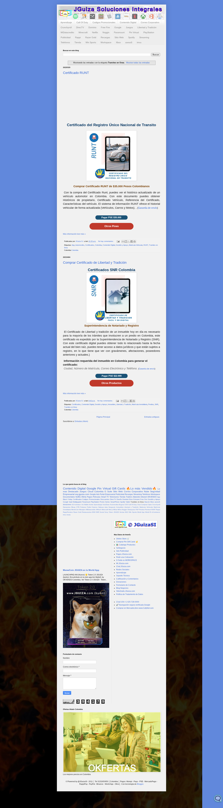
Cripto (150, 504)
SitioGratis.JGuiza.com (125, 591)
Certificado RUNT (76, 73)
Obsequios (131, 509)
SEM (93, 512)
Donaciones (121, 582)
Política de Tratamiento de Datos (129, 594)
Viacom (147, 502)
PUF (137, 509)
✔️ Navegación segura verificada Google (133, 605)
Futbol (89, 507)
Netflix (95, 32)
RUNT (146, 245)
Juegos (129, 27)
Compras (144, 504)
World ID (148, 512)
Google (117, 27)
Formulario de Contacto (126, 585)
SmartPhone (115, 502)
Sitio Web (119, 37)
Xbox (118, 42)
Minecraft (83, 32)
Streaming (144, 37)
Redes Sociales (122, 570)
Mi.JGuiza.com (122, 563)
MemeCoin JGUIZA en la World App (81, 570)
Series (107, 502)
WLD (126, 512)
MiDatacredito (67, 32)
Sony (106, 512)
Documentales (69, 497)
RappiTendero (68, 512)
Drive (131, 499)
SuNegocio (120, 548)
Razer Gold (90, 37)
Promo (102, 502)
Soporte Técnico (123, 576)
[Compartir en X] (128, 241)
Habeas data (103, 507)
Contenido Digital (128, 22)
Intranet (144, 497)
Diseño (119, 499)
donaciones (67, 504)
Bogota (121, 504)
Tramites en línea (70, 407)
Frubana (83, 507)
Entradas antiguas (151, 417)
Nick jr (111, 509)
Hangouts (111, 507)
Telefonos (65, 42)
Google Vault (67, 502)
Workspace (106, 42)
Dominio (92, 27)
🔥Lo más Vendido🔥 (141, 488)
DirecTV (80, 27)
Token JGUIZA (114, 512)
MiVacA (98, 509)
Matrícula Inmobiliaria (139, 404)
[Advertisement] (111, 98)
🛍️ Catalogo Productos (125, 545)
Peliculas (96, 497)
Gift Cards (118, 488)
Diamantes (66, 507)
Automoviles (79, 245)
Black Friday (67, 499)
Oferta (83, 497)
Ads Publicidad (122, 551)
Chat (139, 504)
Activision (77, 504)
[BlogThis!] (125, 241)
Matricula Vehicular (136, 245)
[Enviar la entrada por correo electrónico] (118, 241)
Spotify (131, 37)
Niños (120, 509)
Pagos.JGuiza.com (124, 554)
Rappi (78, 37)
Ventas (122, 512)
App (73, 245)
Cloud (90, 491)
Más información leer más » (74, 234)
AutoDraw (106, 504)
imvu (139, 42)
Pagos (89, 497)
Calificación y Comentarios (127, 579)
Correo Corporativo (150, 22)
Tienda (77, 42)
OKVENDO (152, 497)
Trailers (129, 497)
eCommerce (156, 512)
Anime (91, 504)
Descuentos (104, 499)
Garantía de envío (147, 208)
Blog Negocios (122, 588)
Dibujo (73, 507)
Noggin (106, 32)
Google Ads (94, 494)
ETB (77, 507)
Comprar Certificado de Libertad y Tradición (95, 262)
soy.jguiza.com (82, 494)
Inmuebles (111, 404)
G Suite (108, 491)
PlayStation (148, 32)
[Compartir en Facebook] (131, 241)
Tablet (128, 502)
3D (73, 504)
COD (126, 504)
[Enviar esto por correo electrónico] (123, 241)
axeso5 (128, 42)
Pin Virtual (134, 32)
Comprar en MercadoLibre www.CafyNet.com (135, 608)
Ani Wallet (84, 504)
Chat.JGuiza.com (123, 566)
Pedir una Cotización (124, 557)
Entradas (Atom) (81, 421)
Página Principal (103, 417)
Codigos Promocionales (104, 22)
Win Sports (91, 42)
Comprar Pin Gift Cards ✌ (127, 542)
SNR (156, 404)
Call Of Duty (82, 22)
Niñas (115, 509)
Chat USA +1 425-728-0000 (127, 602)
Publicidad (66, 37)
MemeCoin (75, 509)
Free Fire (105, 27)
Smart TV (105, 497)
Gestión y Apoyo (122, 245)
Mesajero (82, 509)
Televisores (114, 497)
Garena (94, 507)
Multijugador (77, 502)
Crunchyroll (66, 27)
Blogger (140, 784)
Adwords (136, 497)
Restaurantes (86, 512)
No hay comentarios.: (106, 241)
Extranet (136, 499)
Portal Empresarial (107, 494)
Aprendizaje (66, 22)
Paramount (119, 32)
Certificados (89, 245)
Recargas (105, 37)
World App (141, 512)
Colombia (98, 245)
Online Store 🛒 (122, 539)
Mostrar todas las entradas (138, 62)
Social (102, 512)
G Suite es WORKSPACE (126, 560)
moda (69, 515)
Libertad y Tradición (146, 27)
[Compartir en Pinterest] (134, 241)
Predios (151, 404)
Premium (148, 509)
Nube (146, 491)
